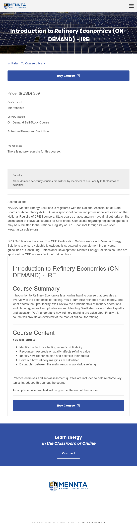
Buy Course (67, 75)
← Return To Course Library (26, 63)
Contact (68, 453)
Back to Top (131, 521)
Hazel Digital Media (93, 522)
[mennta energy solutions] (68, 490)
